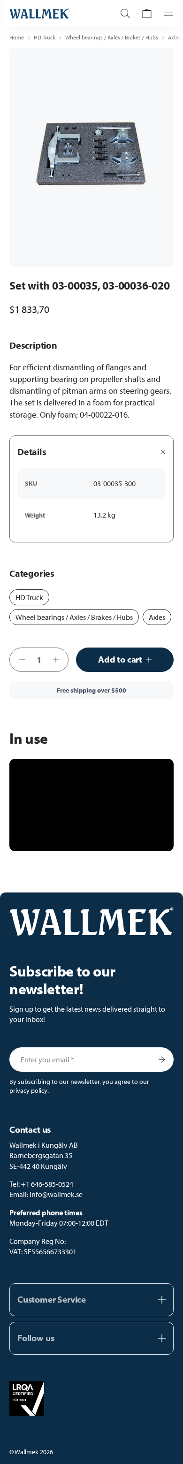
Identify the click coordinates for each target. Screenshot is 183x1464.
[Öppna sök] (125, 13)
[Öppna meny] (166, 13)
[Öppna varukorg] (147, 13)
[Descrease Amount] (19, 659)
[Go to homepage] (52, 13)
